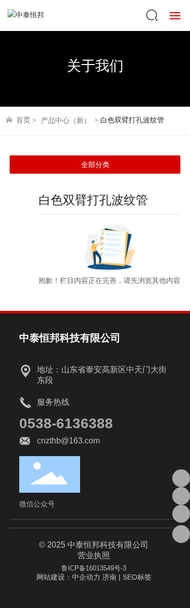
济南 (109, 577)
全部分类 (95, 165)
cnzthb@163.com (68, 440)
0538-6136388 (66, 423)
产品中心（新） (66, 120)
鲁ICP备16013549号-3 (93, 568)
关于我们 (95, 66)
